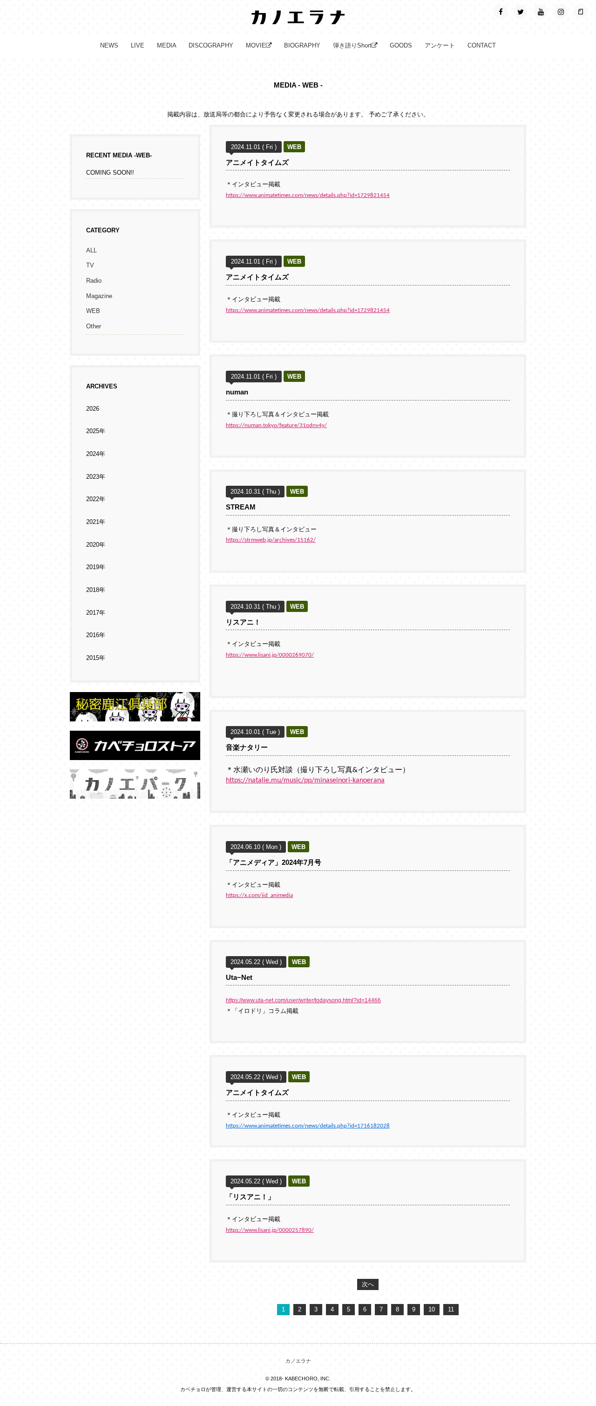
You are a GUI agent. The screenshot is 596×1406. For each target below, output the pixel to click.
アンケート (440, 45)
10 (431, 1309)
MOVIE (256, 45)
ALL (91, 250)
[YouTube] (541, 12)
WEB (93, 311)
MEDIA (166, 45)
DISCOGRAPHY (211, 45)
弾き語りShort (352, 45)
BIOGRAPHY (302, 45)
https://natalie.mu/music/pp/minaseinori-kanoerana (305, 780)
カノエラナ (298, 1361)
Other (93, 326)
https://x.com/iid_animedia (259, 895)
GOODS (401, 45)
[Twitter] (521, 12)
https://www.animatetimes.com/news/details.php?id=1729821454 (308, 195)
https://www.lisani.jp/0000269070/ (270, 655)
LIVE (137, 45)
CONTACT (481, 45)
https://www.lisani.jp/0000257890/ (270, 1230)
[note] (581, 12)
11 (451, 1309)
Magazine (99, 296)
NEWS (109, 45)
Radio (94, 281)
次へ (368, 1284)
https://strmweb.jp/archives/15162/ (271, 540)
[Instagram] (561, 12)
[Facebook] (501, 12)
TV (90, 265)
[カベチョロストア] (135, 754)
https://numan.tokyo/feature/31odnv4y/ (276, 425)
